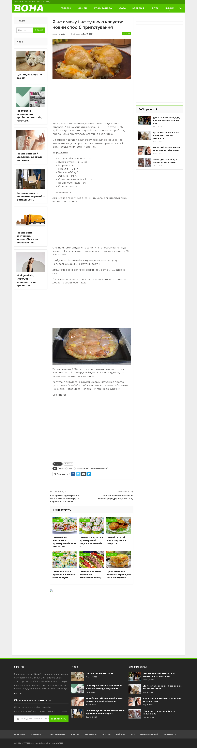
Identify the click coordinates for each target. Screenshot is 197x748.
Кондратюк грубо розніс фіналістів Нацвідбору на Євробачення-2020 (64, 498)
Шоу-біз (82, 8)
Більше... (18, 693)
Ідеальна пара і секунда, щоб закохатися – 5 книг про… (166, 120)
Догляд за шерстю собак (99, 673)
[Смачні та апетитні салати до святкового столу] (91, 559)
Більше (169, 8)
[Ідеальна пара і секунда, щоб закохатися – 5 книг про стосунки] (144, 120)
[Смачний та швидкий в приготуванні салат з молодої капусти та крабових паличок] (64, 525)
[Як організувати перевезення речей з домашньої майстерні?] (30, 179)
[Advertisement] (91, 101)
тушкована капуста (99, 468)
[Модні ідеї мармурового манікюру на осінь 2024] (144, 150)
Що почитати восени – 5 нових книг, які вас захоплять (166, 135)
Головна (66, 8)
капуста (62, 468)
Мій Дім (120, 734)
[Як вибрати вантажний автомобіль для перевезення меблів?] (30, 219)
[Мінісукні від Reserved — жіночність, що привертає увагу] (30, 262)
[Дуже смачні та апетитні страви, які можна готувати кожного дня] (118, 559)
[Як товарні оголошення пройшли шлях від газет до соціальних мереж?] (30, 97)
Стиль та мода (103, 8)
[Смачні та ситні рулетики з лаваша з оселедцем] (64, 559)
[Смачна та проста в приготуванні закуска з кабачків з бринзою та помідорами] (91, 525)
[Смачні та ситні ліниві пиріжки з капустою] (118, 525)
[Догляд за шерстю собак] (30, 61)
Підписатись (58, 718)
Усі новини (30, 2)
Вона (37, 674)
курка (71, 468)
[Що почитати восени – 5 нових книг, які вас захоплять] (144, 135)
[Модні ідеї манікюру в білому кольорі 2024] (144, 162)
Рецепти (126, 34)
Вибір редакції (43, 2)
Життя (154, 8)
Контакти (18, 2)
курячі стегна (82, 468)
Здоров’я (138, 8)
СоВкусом (69, 464)
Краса (122, 8)
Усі (133, 734)
